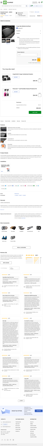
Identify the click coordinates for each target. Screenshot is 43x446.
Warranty (18, 121)
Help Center (18, 423)
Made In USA (23, 186)
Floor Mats (13, 231)
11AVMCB (16, 195)
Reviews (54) (23, 121)
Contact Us (17, 431)
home (1, 9)
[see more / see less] (2, 209)
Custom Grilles (12, 241)
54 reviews (6, 15)
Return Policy (18, 427)
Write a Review (6, 262)
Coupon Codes (32, 429)
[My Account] (39, 2)
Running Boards (30, 231)
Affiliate (31, 423)
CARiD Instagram (13, 440)
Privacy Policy (18, 429)
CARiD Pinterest (10, 440)
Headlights (21, 231)
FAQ (37, 186)
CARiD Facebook (2, 440)
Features (2, 121)
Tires (39, 231)
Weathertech (5, 9)
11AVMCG (24, 195)
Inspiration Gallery (33, 436)
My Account (18, 425)
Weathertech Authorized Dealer (31, 186)
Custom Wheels (4, 231)
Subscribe (39, 410)
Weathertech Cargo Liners (12, 9)
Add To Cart (35, 112)
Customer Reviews (33, 427)
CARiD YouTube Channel (7, 440)
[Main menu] (1, 2)
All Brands (32, 433)
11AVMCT (20, 195)
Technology (3, 189)
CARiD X (5, 440)
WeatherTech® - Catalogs (16, 186)
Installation (13, 121)
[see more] (16, 77)
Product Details (7, 121)
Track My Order (18, 421)
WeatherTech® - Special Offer (10, 186)
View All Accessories (21, 247)
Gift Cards (32, 431)
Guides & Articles (33, 425)
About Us (31, 421)
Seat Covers (4, 241)
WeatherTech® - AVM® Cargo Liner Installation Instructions (5, 166)
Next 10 (21, 400)
